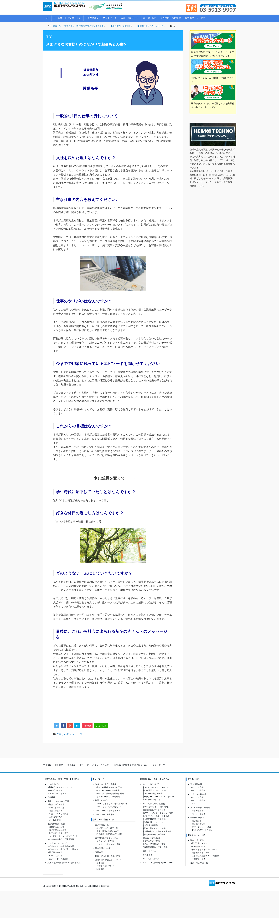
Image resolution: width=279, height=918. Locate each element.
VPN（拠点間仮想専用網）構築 (110, 793)
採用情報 (47, 765)
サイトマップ (158, 765)
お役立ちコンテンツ (105, 866)
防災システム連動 (152, 838)
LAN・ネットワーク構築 (105, 784)
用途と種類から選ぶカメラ (108, 831)
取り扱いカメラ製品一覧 (107, 828)
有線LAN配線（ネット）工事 (109, 787)
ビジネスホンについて (57, 843)
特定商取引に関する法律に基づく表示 (130, 765)
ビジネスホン (92, 18)
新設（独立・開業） (57, 804)
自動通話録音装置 (56, 827)
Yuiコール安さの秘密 (153, 793)
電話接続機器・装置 (56, 824)
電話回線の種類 (55, 852)
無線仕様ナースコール (154, 822)
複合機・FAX (149, 18)
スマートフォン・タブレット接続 (158, 813)
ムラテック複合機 (198, 794)
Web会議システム (199, 846)
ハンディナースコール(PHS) (156, 816)
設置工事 (99, 852)
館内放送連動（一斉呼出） (155, 834)
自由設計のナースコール (154, 790)
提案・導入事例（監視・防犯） (108, 856)
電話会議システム (199, 843)
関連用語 (100, 869)
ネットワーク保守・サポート (107, 811)
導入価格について (103, 848)
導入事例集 (147, 855)
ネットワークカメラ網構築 (108, 796)
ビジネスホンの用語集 (58, 859)
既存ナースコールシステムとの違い (159, 796)
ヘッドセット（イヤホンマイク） (63, 836)
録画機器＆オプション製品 (106, 838)
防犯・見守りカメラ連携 (154, 828)
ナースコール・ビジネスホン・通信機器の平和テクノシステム (76, 26)
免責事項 (71, 765)
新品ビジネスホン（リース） (61, 787)
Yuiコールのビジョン (153, 800)
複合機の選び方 (197, 817)
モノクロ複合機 (198, 790)
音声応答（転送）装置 (58, 833)
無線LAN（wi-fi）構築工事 (108, 790)
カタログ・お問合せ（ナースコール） (159, 862)
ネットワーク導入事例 (104, 814)
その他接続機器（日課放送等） (62, 839)
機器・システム (149, 851)
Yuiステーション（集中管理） (157, 807)
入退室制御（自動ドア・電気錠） (158, 831)
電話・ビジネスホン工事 (58, 801)
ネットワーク (110, 18)
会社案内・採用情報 (170, 18)
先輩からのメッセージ (69, 734)
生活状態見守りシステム (154, 810)
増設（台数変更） (56, 811)
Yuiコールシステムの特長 (154, 804)
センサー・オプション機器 (108, 844)
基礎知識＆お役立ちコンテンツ (108, 860)
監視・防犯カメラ (130, 18)
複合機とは (197, 821)
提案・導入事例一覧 (199, 863)
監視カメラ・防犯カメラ (103, 819)
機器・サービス (102, 800)
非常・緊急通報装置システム (204, 849)
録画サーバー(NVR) (105, 841)
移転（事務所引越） (57, 807)
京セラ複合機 (196, 784)
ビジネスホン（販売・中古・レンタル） (62, 779)
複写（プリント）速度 (201, 827)
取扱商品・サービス (195, 18)
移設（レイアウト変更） (59, 814)
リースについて (55, 856)
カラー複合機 (197, 787)
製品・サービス (197, 840)
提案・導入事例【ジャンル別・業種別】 (64, 862)
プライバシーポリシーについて (94, 765)
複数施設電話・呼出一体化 (155, 847)
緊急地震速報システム (201, 852)
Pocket (87, 725)
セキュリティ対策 (152, 841)
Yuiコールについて (151, 784)
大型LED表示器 (151, 825)
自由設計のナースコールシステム (154, 779)
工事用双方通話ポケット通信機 (205, 856)
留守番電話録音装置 (57, 830)
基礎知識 (100, 863)
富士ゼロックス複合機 (200, 807)
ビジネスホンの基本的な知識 (61, 846)
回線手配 (51, 797)
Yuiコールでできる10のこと (156, 787)
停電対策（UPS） (199, 859)
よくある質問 (55, 820)
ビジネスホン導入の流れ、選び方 (63, 849)
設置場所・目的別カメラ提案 (109, 834)
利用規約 (59, 765)
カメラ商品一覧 (102, 825)
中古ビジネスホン (56, 790)
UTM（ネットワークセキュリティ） (112, 804)
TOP (46, 18)
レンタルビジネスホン (58, 793)
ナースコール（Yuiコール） (67, 18)
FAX (193, 804)
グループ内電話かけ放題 (154, 844)
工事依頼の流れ (55, 817)
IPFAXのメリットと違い (202, 830)
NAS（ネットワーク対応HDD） (110, 807)
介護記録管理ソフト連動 (154, 819)
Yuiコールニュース (151, 859)
